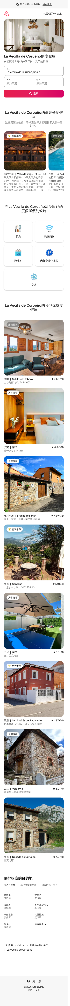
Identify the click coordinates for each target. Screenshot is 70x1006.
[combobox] (34, 72)
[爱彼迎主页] (6, 14)
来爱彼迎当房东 (52, 13)
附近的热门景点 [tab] (50, 884)
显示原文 (47, 4)
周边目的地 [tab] (9, 884)
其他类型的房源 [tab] (28, 884)
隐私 (30, 990)
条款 (37, 990)
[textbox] (19, 83)
